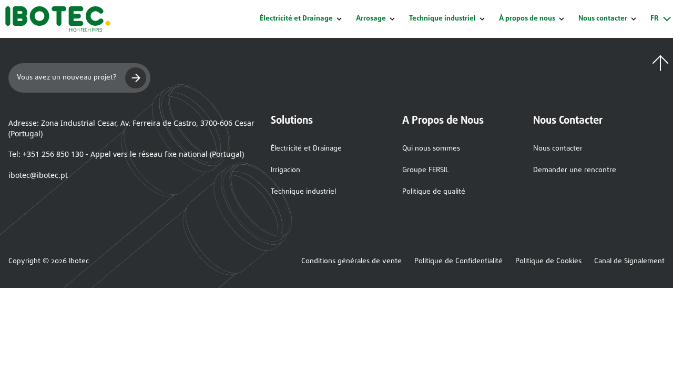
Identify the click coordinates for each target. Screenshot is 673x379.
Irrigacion (285, 170)
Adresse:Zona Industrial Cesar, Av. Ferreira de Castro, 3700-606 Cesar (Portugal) (131, 128)
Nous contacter (558, 148)
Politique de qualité (433, 191)
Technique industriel (442, 19)
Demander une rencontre (574, 170)
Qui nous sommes (431, 148)
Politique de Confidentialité (458, 261)
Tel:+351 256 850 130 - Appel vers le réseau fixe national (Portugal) (126, 154)
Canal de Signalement (629, 261)
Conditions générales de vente (351, 261)
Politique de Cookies (548, 261)
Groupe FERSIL (425, 170)
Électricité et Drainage (296, 19)
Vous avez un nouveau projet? (67, 77)
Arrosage (371, 19)
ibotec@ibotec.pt (38, 175)
